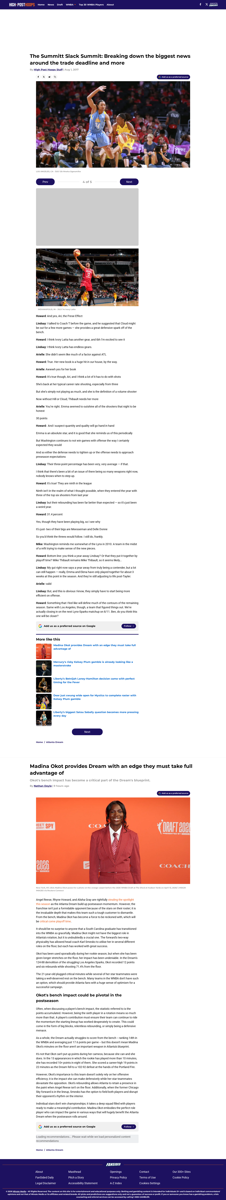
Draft (60, 4)
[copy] (55, 77)
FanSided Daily (44, 1177)
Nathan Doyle (43, 785)
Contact (144, 1171)
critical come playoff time (55, 921)
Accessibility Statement (83, 1183)
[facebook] (200, 4)
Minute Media (19, 1191)
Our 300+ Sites (182, 1171)
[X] (206, 4)
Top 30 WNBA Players (91, 4)
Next (129, 181)
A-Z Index (116, 1183)
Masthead (74, 1171)
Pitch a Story (76, 1177)
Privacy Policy (118, 1177)
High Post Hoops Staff (48, 69)
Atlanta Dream (54, 742)
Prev (45, 181)
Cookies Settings (149, 1183)
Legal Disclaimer (45, 1183)
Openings (116, 1171)
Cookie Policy (181, 1177)
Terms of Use (147, 1177)
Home (41, 4)
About (110, 4)
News (51, 4)
